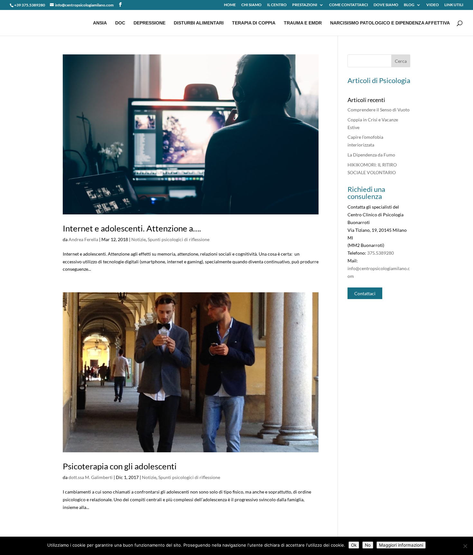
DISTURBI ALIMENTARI (199, 23)
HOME (230, 5)
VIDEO (432, 5)
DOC (120, 23)
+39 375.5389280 (29, 5)
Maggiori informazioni (401, 545)
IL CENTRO (277, 5)
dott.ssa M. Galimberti (91, 477)
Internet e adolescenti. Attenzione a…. (132, 228)
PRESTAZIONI (304, 5)
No (368, 545)
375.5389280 (380, 253)
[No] (465, 546)
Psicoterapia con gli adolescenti (120, 466)
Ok (354, 545)
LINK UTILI (453, 5)
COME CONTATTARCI (348, 5)
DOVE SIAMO (386, 5)
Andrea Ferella (83, 239)
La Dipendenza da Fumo (371, 154)
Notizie (138, 239)
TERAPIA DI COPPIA (253, 23)
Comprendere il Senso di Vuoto (379, 109)
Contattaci (365, 293)
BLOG (409, 5)
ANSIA (100, 23)
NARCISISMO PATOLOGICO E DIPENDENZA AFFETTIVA (390, 23)
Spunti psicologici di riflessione (178, 239)
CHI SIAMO (251, 5)
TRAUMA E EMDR (303, 23)
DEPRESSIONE (149, 23)
